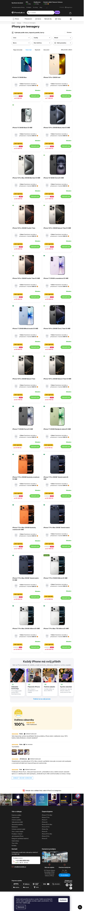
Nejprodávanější (17, 50)
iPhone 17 (44, 819)
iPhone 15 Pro (45, 836)
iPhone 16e (45, 829)
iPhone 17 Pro (45, 817)
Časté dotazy (15, 841)
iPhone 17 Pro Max (47, 815)
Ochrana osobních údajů (18, 829)
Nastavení (21, 907)
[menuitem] (16, 18)
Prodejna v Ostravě (17, 834)
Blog (41, 7)
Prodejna (28, 7)
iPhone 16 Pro (45, 827)
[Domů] (13, 22)
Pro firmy (35, 7)
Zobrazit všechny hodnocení (22, 778)
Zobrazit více (35, 96)
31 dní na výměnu (16, 819)
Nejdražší (37, 50)
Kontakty (14, 845)
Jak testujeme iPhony (17, 836)
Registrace (69, 7)
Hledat (57, 12)
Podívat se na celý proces (41, 699)
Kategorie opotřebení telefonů (20, 838)
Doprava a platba (16, 815)
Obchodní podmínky (17, 824)
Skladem (69, 32)
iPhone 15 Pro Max (47, 834)
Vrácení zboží (15, 817)
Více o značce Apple (17, 831)
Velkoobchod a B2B (17, 822)
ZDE (28, 903)
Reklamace (15, 827)
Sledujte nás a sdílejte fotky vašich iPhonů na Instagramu (43, 790)
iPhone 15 (44, 838)
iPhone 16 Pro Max (47, 824)
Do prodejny (64, 875)
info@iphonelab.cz (20, 867)
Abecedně (46, 50)
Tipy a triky (15, 843)
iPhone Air (44, 822)
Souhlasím (63, 900)
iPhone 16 (44, 831)
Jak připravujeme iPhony (18, 7)
